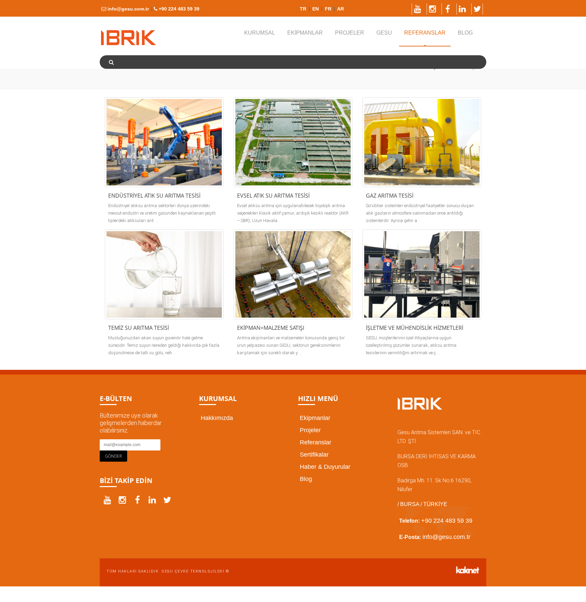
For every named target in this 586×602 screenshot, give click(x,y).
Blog (306, 479)
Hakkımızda (217, 418)
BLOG (465, 33)
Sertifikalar (314, 454)
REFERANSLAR (425, 33)
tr (303, 9)
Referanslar (315, 442)
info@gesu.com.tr (127, 9)
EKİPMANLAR (305, 33)
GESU (384, 33)
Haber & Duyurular (325, 466)
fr (327, 9)
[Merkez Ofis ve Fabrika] (128, 37)
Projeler (310, 430)
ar (340, 9)
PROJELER (349, 33)
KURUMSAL (259, 33)
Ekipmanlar (315, 418)
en (315, 9)
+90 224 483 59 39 (178, 9)
